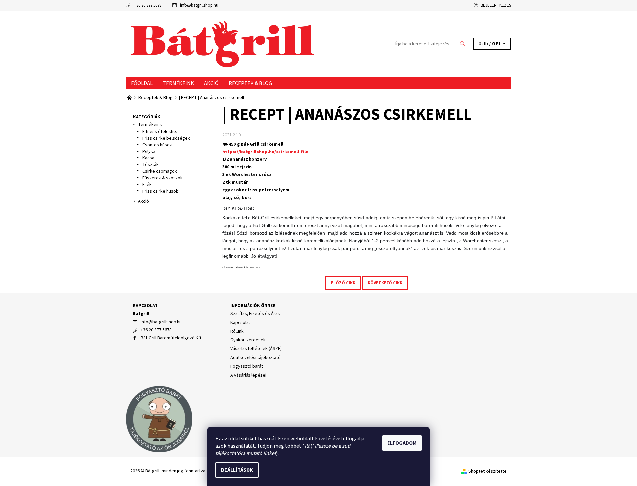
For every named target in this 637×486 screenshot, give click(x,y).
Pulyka (148, 151)
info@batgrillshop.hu (199, 5)
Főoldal (142, 83)
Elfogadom (402, 443)
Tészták (150, 164)
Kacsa (148, 158)
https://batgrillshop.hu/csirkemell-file (265, 152)
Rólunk (237, 331)
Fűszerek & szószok (162, 178)
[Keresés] (463, 44)
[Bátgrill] (222, 43)
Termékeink (178, 83)
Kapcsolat (240, 322)
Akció (211, 83)
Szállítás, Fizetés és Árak (255, 313)
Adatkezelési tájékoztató (255, 357)
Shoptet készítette (487, 471)
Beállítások (237, 470)
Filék (147, 184)
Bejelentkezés (496, 5)
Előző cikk (343, 283)
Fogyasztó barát (246, 366)
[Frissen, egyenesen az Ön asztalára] (130, 97)
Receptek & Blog (250, 83)
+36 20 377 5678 (147, 5)
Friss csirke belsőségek (166, 138)
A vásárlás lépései (248, 375)
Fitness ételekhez (160, 131)
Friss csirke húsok (160, 191)
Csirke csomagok (159, 171)
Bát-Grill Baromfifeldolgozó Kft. (171, 338)
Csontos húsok (157, 145)
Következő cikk (385, 283)
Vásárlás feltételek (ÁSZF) (256, 348)
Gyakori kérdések (248, 340)
